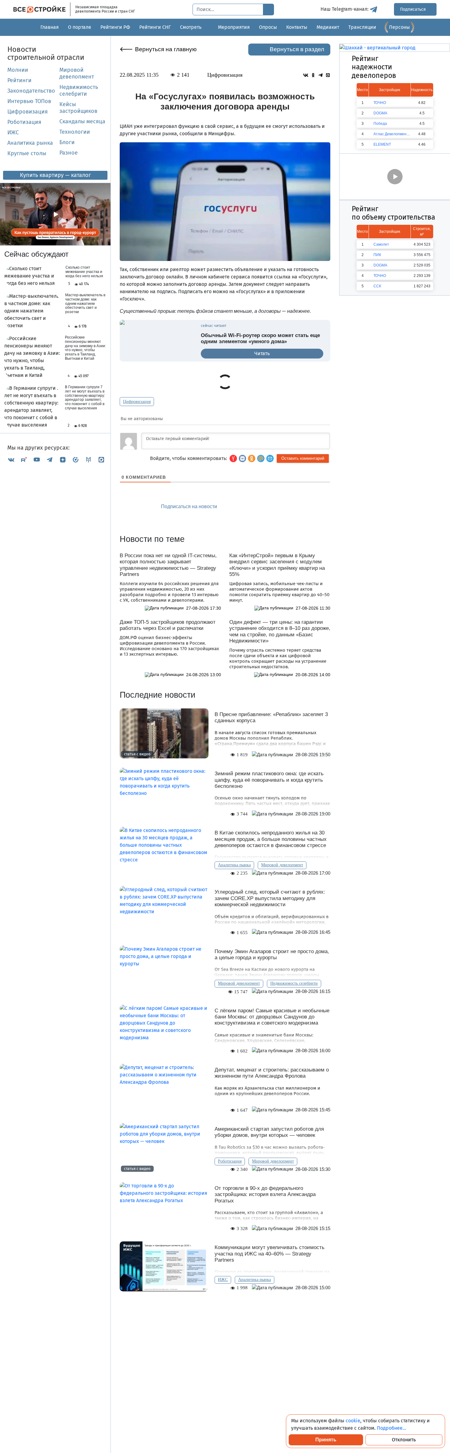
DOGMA (380, 113)
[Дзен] (62, 459)
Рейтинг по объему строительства (393, 213)
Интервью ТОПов (29, 101)
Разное (68, 152)
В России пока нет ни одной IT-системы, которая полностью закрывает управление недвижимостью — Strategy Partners (168, 565)
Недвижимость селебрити (78, 90)
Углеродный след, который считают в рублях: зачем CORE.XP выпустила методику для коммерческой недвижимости (270, 898)
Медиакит (328, 27)
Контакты (296, 27)
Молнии (17, 70)
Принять (325, 1439)
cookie (353, 1421)
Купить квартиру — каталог (55, 175)
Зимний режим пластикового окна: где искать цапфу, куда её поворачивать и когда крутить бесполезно (269, 780)
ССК (377, 286)
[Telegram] (49, 459)
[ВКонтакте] (11, 459)
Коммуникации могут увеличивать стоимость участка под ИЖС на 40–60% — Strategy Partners (269, 1253)
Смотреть (190, 27)
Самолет (381, 244)
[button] (270, 458)
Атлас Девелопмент (390, 134)
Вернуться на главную (166, 49)
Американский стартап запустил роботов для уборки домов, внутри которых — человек (269, 1132)
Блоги (67, 142)
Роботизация (24, 122)
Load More (225, 1310)
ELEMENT (382, 144)
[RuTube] (24, 459)
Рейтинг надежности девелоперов (374, 67)
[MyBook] (88, 459)
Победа (380, 123)
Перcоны (399, 27)
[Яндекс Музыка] (75, 459)
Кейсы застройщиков (78, 107)
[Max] (101, 459)
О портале (79, 27)
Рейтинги (19, 80)
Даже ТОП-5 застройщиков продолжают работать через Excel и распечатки (168, 625)
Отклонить (404, 1440)
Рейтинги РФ (115, 27)
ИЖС (13, 132)
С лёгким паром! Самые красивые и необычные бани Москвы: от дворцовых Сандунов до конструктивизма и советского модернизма (272, 1017)
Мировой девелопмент (76, 73)
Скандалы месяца (82, 121)
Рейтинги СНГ (155, 27)
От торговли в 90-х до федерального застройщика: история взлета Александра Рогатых (265, 1194)
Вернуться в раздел (297, 49)
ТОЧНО (379, 103)
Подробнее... (391, 1428)
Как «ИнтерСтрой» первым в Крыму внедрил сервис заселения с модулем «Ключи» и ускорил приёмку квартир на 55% (277, 565)
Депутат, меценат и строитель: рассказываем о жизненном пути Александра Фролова (272, 1073)
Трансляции (362, 27)
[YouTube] (36, 459)
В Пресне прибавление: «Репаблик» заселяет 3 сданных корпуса (271, 717)
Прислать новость (260, 506)
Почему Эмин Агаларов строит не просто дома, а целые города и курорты (272, 954)
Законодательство (31, 90)
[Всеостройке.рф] (41, 9)
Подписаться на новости (189, 506)
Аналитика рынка (30, 143)
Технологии (74, 131)
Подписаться (413, 9)
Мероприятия (234, 27)
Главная (49, 27)
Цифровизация (27, 111)
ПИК (377, 255)
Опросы (268, 27)
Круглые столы (26, 153)
